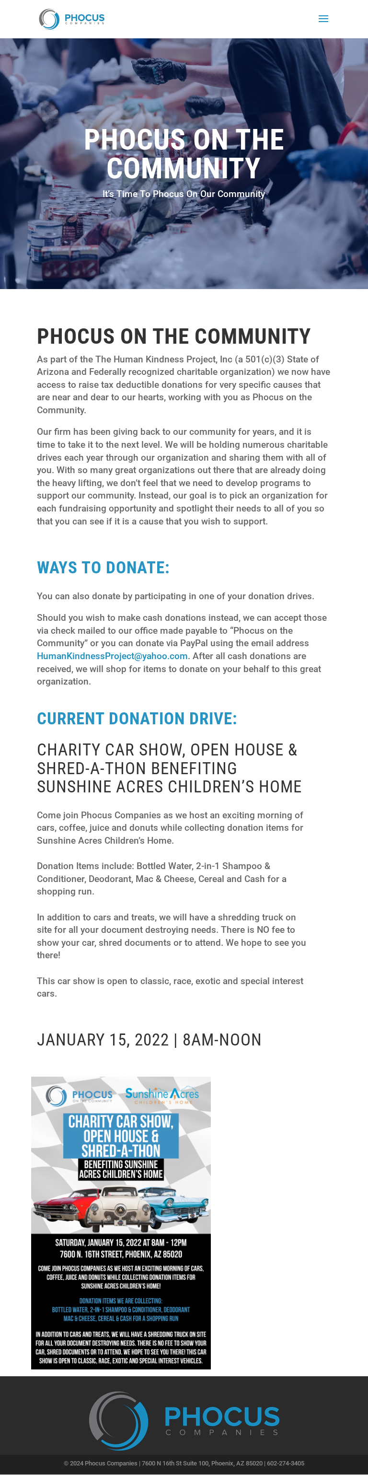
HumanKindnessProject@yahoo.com (112, 656)
